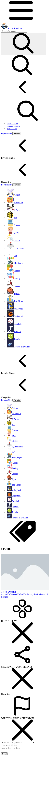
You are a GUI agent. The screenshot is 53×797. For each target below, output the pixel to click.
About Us (5, 594)
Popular (4, 133)
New (10, 133)
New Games (12, 123)
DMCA (23, 594)
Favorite (17, 133)
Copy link (5, 694)
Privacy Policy (33, 594)
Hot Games (12, 128)
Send (4, 754)
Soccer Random (14, 28)
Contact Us (15, 594)
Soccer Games (13, 126)
